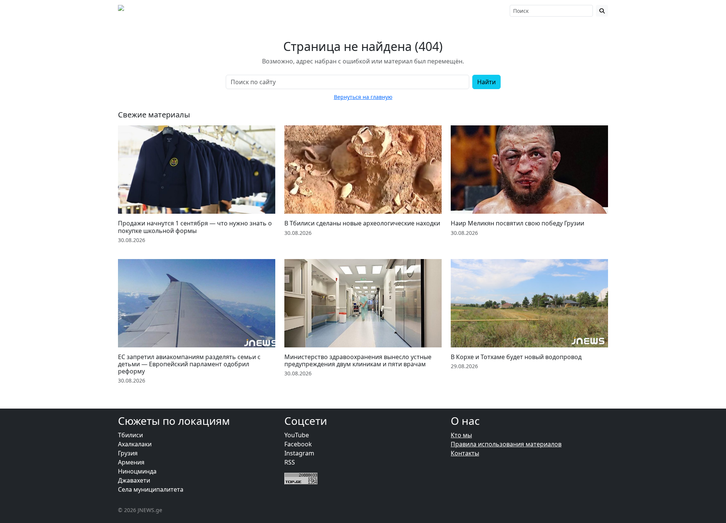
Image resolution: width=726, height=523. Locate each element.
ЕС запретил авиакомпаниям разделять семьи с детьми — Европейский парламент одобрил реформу (189, 364)
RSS (289, 462)
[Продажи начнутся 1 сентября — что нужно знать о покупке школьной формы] (196, 169)
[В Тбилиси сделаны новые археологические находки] (363, 169)
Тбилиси (130, 435)
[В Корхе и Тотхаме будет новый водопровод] (529, 303)
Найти (486, 82)
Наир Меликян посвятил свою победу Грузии (517, 223)
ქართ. (494, 10)
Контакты (465, 453)
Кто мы (461, 435)
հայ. (478, 10)
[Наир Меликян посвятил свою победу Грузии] (529, 169)
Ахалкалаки (135, 444)
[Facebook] (441, 10)
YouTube (296, 435)
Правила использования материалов (506, 444)
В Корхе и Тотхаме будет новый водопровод (516, 357)
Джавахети (134, 480)
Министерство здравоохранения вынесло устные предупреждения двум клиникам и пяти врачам (357, 360)
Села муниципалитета (150, 489)
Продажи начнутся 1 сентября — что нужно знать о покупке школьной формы (195, 227)
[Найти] (602, 11)
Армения (131, 462)
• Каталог (373, 10)
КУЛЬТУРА (331, 10)
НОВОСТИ (241, 10)
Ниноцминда (137, 471)
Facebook (298, 444)
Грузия (128, 453)
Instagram (299, 453)
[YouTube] (462, 10)
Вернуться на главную (363, 96)
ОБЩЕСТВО (286, 10)
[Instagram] (451, 10)
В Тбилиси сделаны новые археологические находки (362, 223)
